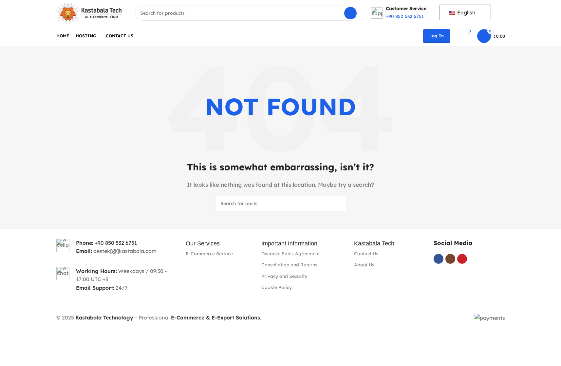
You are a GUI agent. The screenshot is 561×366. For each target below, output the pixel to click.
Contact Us (366, 254)
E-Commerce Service (209, 254)
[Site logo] (89, 12)
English (466, 12)
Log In (436, 35)
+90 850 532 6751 (116, 243)
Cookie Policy (276, 287)
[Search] (350, 13)
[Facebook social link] (438, 259)
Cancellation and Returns (289, 265)
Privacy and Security (284, 276)
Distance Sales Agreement (290, 254)
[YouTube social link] (462, 259)
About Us (364, 265)
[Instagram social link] (450, 259)
